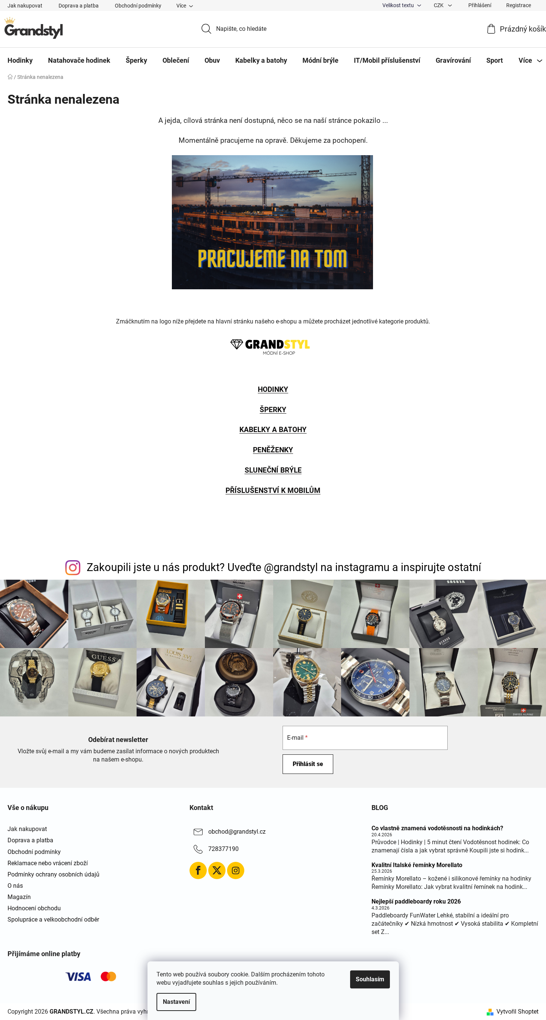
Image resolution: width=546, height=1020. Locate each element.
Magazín (19, 897)
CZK (439, 5)
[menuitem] (20, 60)
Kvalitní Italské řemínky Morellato (417, 865)
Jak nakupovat (25, 6)
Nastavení (176, 1001)
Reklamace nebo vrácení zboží (48, 863)
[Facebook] (198, 870)
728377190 (223, 849)
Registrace (518, 5)
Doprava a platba (79, 6)
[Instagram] (235, 870)
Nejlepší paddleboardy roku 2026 (416, 901)
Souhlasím (370, 979)
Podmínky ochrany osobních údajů (53, 874)
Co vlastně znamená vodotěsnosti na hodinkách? (437, 828)
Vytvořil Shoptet (517, 1011)
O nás (15, 885)
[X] (217, 870)
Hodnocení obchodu (34, 908)
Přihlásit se (308, 764)
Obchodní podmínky (138, 6)
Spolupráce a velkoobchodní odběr (53, 919)
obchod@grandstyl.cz (237, 832)
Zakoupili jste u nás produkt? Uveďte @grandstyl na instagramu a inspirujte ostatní (284, 567)
